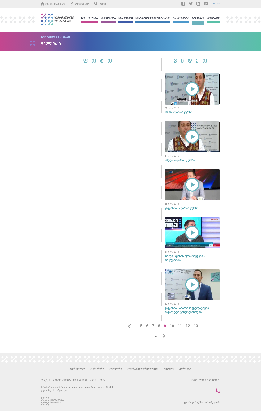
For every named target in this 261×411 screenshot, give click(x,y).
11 (180, 326)
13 (196, 326)
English (216, 4)
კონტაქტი (213, 18)
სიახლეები (125, 18)
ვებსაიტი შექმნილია (202, 402)
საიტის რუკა (81, 4)
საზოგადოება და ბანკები (55, 36)
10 (172, 326)
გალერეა (198, 18)
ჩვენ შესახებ (89, 18)
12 (188, 326)
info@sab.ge (60, 390)
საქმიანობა (108, 18)
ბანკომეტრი (181, 18)
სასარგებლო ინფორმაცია (152, 18)
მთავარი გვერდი (55, 4)
